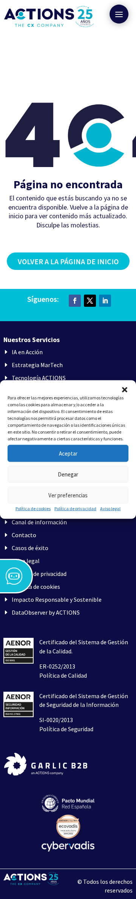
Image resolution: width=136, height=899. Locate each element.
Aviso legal (110, 508)
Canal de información (39, 522)
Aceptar (68, 453)
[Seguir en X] (90, 301)
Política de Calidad (63, 675)
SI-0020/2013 (56, 720)
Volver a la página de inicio (68, 261)
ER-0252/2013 (57, 666)
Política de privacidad (75, 508)
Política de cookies (33, 508)
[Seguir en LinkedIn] (105, 301)
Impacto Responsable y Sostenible (57, 599)
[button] (124, 390)
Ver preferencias (68, 494)
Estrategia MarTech (37, 365)
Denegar (68, 474)
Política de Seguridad (66, 729)
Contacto (24, 535)
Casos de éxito (30, 548)
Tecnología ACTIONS (39, 378)
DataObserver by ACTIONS (46, 612)
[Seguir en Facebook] (75, 301)
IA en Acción (27, 352)
